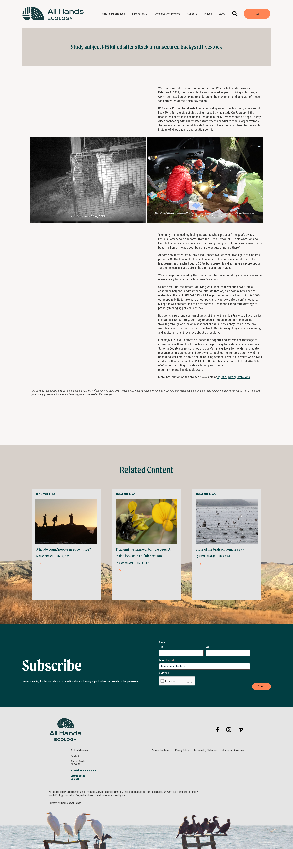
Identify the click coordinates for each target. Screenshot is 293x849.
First (161, 647)
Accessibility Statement (205, 750)
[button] (235, 14)
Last (207, 647)
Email (166, 660)
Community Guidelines (233, 750)
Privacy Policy (182, 750)
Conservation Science (167, 13)
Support (192, 13)
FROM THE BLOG (45, 494)
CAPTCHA (164, 673)
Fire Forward (139, 13)
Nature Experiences (113, 13)
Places (208, 13)
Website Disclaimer (161, 750)
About (222, 13)
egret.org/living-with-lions (233, 377)
